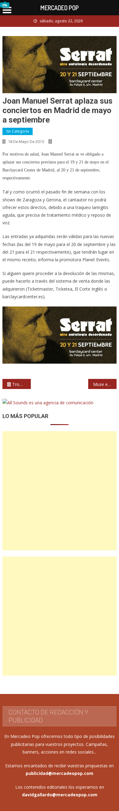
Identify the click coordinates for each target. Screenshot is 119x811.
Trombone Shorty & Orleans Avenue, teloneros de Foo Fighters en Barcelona (21, 384)
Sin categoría (17, 131)
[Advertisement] (59, 490)
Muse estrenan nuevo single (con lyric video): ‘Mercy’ (105, 384)
